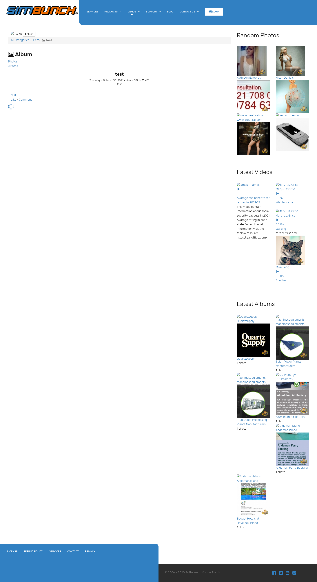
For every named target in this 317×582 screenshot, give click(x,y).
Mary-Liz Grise (285, 189)
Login (216, 11)
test (13, 95)
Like (13, 99)
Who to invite (284, 202)
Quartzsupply (246, 321)
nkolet (29, 34)
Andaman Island (286, 430)
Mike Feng (282, 267)
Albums (13, 66)
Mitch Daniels (285, 78)
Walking (281, 229)
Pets (36, 40)
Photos (12, 61)
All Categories (20, 40)
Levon (295, 115)
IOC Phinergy (284, 379)
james (256, 185)
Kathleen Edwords (249, 78)
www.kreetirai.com (249, 120)
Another (281, 280)
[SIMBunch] (42, 10)
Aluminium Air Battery (290, 417)
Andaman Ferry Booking (292, 468)
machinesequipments (290, 324)
